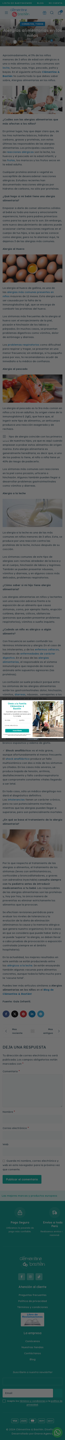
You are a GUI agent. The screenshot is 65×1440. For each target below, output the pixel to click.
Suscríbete (16, 730)
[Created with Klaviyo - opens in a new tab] (32, 739)
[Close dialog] (61, 702)
